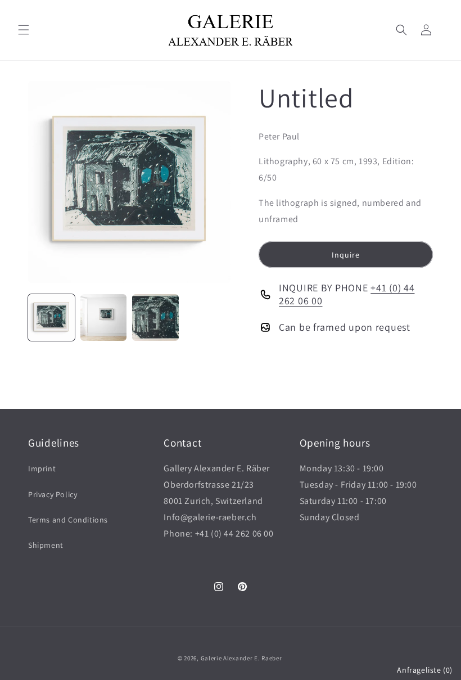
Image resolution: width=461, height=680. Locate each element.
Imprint (42, 468)
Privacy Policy (52, 494)
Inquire (346, 255)
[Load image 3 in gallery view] (155, 317)
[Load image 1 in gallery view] (51, 317)
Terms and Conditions (68, 520)
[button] (23, 29)
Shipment (46, 545)
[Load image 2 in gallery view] (103, 317)
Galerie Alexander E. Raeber (241, 658)
